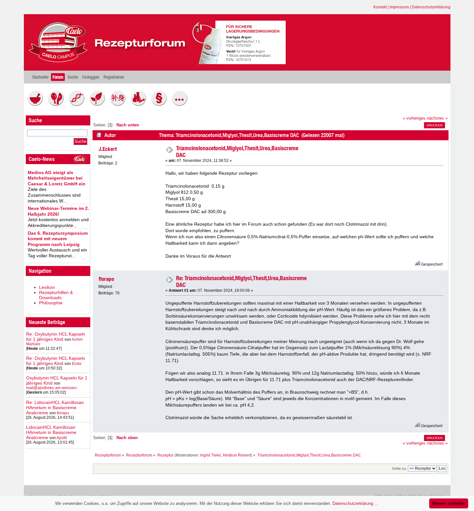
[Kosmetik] (57, 104)
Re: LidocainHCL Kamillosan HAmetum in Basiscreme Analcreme (55, 407)
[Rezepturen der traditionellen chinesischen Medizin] (119, 104)
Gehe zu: (399, 468)
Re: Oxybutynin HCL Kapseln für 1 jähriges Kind (55, 336)
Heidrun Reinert (237, 455)
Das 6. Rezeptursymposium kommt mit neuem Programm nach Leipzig (58, 239)
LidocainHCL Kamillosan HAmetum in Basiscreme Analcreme (51, 432)
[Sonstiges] (181, 104)
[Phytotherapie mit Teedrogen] (98, 104)
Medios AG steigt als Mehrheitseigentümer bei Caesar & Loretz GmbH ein (56, 178)
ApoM (61, 438)
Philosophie (51, 302)
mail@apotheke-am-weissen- (52, 388)
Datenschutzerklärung (431, 7)
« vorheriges (414, 118)
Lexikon (47, 287)
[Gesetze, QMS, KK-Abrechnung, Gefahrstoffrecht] (160, 104)
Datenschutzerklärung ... (355, 503)
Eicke (77, 363)
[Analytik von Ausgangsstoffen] (140, 104)
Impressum (399, 7)
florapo (63, 413)
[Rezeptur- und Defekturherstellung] (36, 104)
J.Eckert (108, 149)
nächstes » (437, 118)
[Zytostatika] (78, 104)
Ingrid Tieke (210, 455)
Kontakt (380, 7)
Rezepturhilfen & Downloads (56, 295)
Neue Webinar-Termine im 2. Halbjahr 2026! (58, 211)
